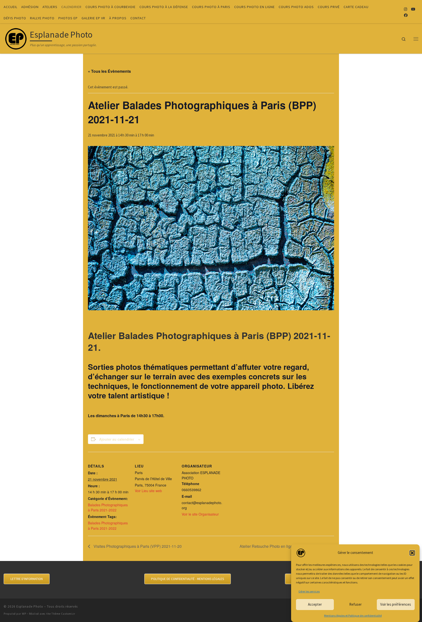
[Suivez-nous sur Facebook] (406, 15)
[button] (412, 552)
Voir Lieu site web (148, 490)
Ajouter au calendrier (116, 439)
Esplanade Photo (29, 606)
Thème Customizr (63, 613)
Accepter (315, 604)
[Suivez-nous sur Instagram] (405, 9)
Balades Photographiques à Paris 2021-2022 (108, 507)
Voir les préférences (395, 604)
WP (24, 613)
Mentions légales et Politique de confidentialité (353, 615)
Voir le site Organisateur (200, 514)
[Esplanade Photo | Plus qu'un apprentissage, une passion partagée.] (16, 37)
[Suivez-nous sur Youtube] (413, 9)
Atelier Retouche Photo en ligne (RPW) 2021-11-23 (284, 546)
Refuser (355, 604)
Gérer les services (309, 591)
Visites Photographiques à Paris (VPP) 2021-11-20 (137, 546)
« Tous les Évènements (109, 71)
